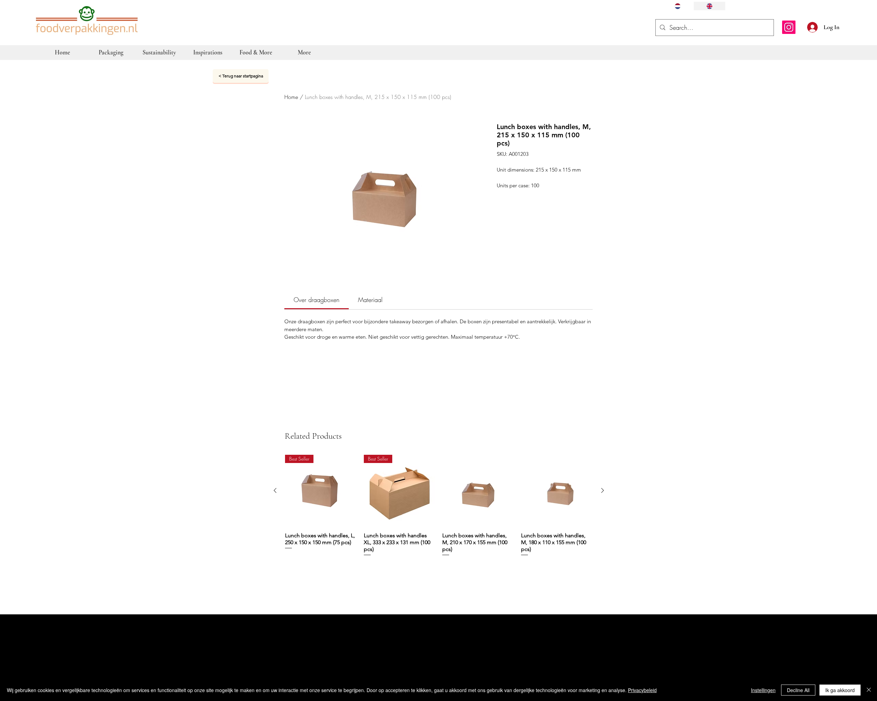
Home (291, 97)
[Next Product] (602, 490)
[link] (316, 300)
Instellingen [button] (763, 690)
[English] (709, 6)
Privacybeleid (642, 690)
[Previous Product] (275, 490)
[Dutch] (677, 6)
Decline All (798, 690)
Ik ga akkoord (840, 690)
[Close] (869, 690)
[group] (439, 505)
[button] (847, 26)
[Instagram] (788, 27)
